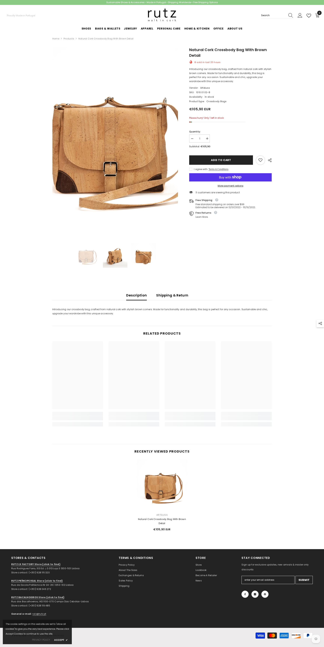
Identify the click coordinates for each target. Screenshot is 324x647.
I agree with (201, 169)
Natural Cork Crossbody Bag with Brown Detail (162, 521)
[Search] (277, 15)
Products (69, 38)
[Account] (300, 15)
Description (136, 295)
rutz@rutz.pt (39, 613)
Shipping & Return (172, 295)
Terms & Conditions (218, 169)
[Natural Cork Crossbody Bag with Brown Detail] (162, 484)
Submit (304, 580)
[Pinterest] (264, 594)
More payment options (230, 185)
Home (55, 38)
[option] (115, 140)
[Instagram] (255, 594)
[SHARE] (268, 160)
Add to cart (220, 160)
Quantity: (195, 131)
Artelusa (205, 87)
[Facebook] (245, 594)
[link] (260, 160)
